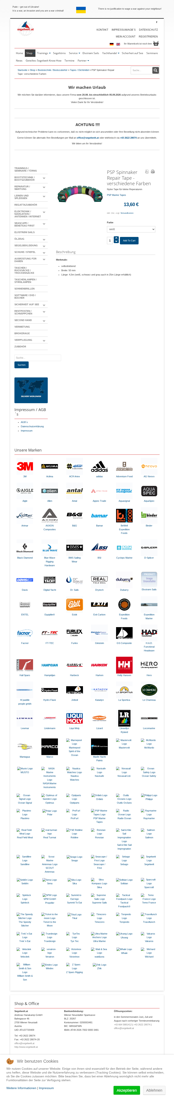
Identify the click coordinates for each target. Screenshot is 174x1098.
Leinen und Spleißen (21, 196)
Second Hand (23, 320)
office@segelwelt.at (88, 137)
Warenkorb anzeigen (156, 43)
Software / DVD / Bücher (25, 296)
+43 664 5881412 (123, 1024)
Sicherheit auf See (26, 304)
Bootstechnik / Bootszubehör (52, 70)
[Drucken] (152, 171)
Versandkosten (127, 213)
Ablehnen (154, 1090)
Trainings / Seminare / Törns (25, 169)
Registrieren (148, 36)
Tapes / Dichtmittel (79, 70)
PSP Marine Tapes (116, 195)
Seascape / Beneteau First (24, 224)
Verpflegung (23, 340)
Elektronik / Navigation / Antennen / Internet (27, 214)
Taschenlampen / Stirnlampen (25, 280)
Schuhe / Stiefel (25, 252)
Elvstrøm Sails (24, 232)
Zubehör (20, 346)
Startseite (22, 70)
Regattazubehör (25, 205)
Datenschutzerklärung (32, 426)
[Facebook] (156, 22)
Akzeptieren (127, 1090)
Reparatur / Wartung (22, 187)
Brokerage (22, 333)
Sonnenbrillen (24, 288)
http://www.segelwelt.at (26, 1047)
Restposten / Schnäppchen (23, 312)
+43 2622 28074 (128, 137)
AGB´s (24, 422)
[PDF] (146, 171)
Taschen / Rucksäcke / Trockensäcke (24, 270)
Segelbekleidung (26, 245)
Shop (32, 70)
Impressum (26, 430)
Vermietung (22, 326)
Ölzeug (19, 239)
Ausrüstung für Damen (25, 259)
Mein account (125, 36)
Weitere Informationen (21, 1088)
